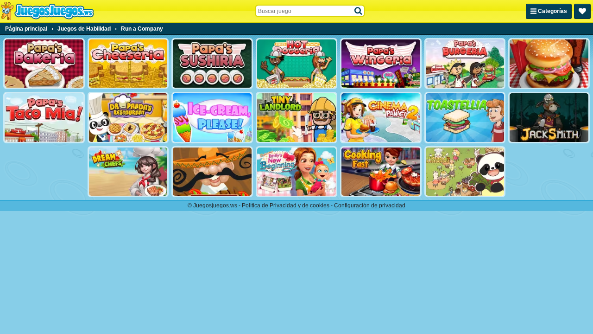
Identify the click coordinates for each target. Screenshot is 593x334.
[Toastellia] (465, 117)
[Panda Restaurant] (465, 171)
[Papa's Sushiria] (212, 63)
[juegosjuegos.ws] (47, 11)
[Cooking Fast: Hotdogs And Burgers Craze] (381, 171)
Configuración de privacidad (369, 205)
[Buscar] (358, 11)
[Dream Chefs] (128, 171)
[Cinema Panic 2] (381, 117)
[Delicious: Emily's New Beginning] (296, 171)
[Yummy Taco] (212, 171)
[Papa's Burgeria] (465, 63)
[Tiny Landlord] (296, 117)
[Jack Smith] (549, 117)
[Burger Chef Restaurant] (549, 63)
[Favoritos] (582, 11)
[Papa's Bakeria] (44, 63)
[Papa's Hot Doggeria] (296, 63)
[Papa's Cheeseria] (128, 63)
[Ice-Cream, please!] (212, 117)
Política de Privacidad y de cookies (285, 205)
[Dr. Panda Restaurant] (128, 117)
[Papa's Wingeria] (381, 63)
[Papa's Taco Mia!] (44, 117)
